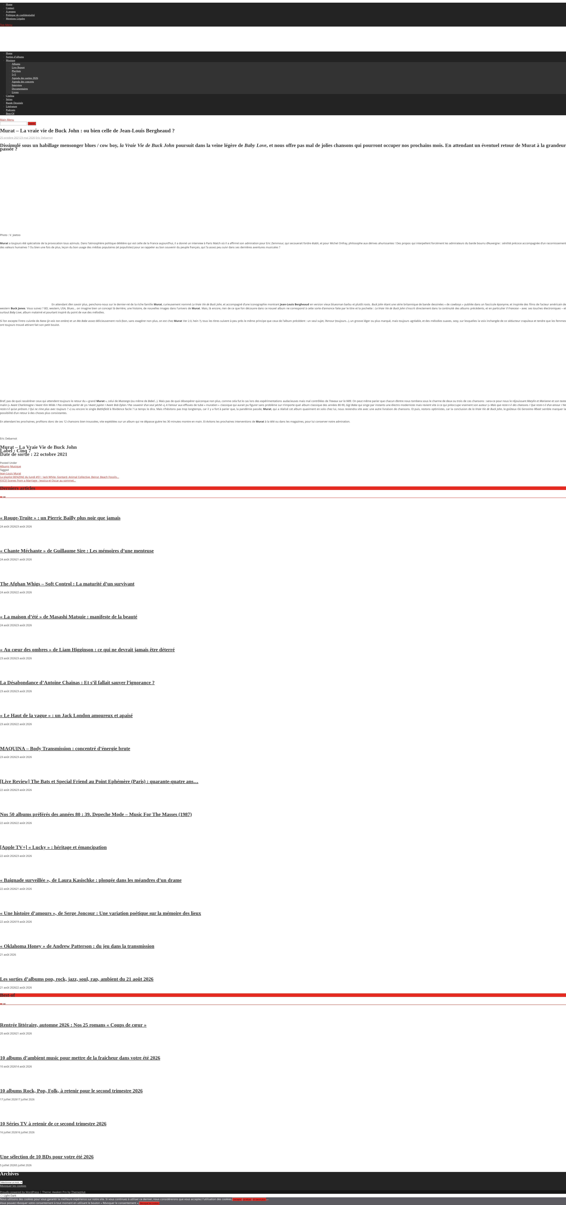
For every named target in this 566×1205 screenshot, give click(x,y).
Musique (10, 60)
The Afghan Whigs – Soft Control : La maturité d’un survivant (67, 583)
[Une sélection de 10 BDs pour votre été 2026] (9, 1148)
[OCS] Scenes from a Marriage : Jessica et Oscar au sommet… (38, 480)
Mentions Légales (15, 18)
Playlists (16, 71)
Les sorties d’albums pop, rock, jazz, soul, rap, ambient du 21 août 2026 (76, 979)
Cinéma (10, 95)
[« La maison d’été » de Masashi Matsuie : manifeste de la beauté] (9, 608)
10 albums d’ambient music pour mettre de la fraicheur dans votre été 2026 (80, 1058)
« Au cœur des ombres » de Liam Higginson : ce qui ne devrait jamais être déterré (87, 649)
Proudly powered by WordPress (19, 1192)
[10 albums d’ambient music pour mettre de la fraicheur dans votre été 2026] (9, 1049)
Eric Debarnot (44, 137)
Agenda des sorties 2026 (25, 78)
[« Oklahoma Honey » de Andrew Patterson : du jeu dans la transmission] (9, 937)
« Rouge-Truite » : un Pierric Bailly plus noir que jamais (60, 518)
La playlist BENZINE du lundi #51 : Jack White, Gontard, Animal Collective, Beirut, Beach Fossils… (59, 477)
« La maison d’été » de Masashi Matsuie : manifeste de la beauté (68, 616)
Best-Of (10, 113)
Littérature (11, 106)
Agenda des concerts (23, 81)
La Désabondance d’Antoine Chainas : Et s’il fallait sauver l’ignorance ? (77, 682)
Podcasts (10, 109)
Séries (9, 99)
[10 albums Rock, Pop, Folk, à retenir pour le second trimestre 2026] (9, 1082)
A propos (11, 11)
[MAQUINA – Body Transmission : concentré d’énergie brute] (9, 740)
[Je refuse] (267, 1200)
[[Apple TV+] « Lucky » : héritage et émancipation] (9, 839)
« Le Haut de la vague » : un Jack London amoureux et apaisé (66, 715)
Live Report (18, 67)
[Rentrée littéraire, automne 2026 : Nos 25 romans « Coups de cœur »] (9, 1016)
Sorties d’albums (15, 56)
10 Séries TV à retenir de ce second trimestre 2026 (53, 1123)
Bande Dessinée (14, 102)
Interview (17, 85)
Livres (15, 92)
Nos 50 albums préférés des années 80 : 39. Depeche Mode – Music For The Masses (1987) (96, 814)
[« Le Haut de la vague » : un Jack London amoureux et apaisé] (9, 707)
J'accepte (237, 1199)
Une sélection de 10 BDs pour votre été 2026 (47, 1156)
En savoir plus (259, 1199)
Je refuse (247, 1199)
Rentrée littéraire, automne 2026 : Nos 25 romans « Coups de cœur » (73, 1025)
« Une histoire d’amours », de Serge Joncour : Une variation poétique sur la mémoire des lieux (100, 913)
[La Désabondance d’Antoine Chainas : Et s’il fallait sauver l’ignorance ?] (9, 674)
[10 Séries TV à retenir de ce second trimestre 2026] (9, 1115)
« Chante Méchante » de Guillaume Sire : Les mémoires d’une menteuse (77, 550)
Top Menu (6, 25)
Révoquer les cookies (13, 1186)
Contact (10, 7)
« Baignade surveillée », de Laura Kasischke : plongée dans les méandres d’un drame (91, 880)
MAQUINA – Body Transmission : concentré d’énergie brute (65, 748)
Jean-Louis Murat (10, 473)
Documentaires (20, 88)
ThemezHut (78, 1192)
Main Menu (7, 119)
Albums (16, 63)
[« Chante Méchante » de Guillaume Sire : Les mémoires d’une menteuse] (9, 542)
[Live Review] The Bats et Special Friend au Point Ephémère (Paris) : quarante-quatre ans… (99, 781)
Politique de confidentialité (20, 15)
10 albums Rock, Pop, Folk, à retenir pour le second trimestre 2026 (71, 1090)
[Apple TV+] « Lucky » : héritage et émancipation (53, 847)
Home (9, 4)
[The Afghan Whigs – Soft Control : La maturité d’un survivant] (9, 575)
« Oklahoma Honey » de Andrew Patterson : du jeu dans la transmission (77, 946)
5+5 (14, 74)
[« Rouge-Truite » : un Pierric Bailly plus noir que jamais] (9, 509)
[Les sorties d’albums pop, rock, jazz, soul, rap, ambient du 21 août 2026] (9, 970)
